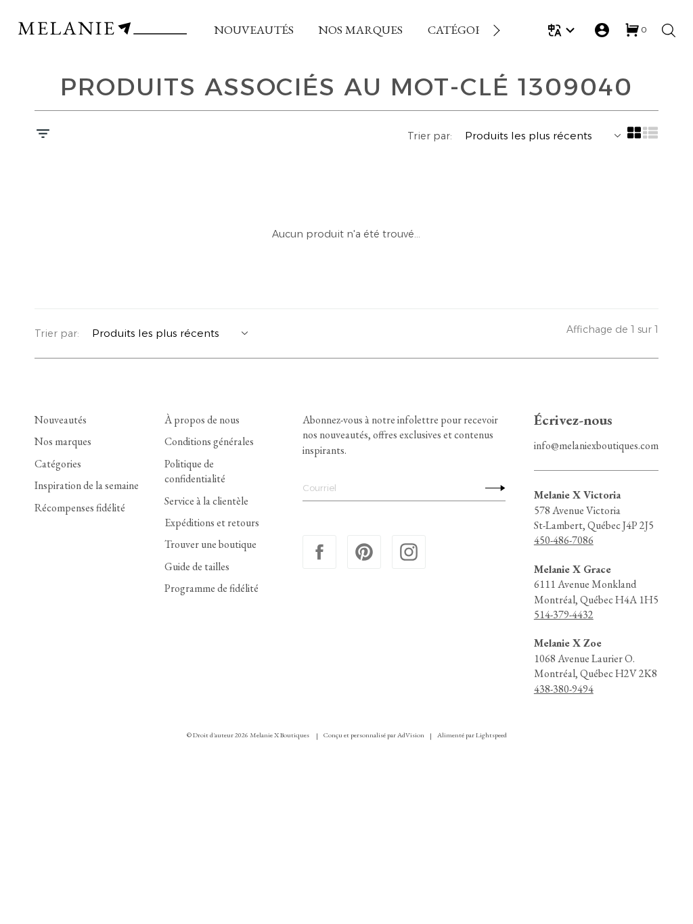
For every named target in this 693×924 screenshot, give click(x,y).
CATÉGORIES (464, 29)
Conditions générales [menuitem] (209, 441)
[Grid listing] (634, 137)
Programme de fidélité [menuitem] (211, 588)
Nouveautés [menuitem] (61, 420)
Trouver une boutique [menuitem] (210, 544)
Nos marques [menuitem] (63, 441)
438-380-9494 (564, 688)
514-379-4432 (564, 614)
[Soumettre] (492, 487)
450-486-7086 (564, 540)
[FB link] (319, 552)
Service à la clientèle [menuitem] (206, 500)
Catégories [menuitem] (58, 463)
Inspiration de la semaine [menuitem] (87, 485)
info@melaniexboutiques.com (596, 445)
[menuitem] (254, 30)
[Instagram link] (409, 552)
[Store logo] (102, 30)
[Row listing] (650, 137)
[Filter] (43, 135)
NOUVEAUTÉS (254, 29)
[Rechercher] (668, 30)
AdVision (410, 735)
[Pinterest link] (364, 552)
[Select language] (563, 30)
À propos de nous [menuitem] (202, 420)
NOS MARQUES (360, 29)
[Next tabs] (495, 30)
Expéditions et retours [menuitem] (211, 522)
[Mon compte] (602, 30)
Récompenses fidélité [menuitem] (80, 507)
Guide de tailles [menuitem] (196, 566)
